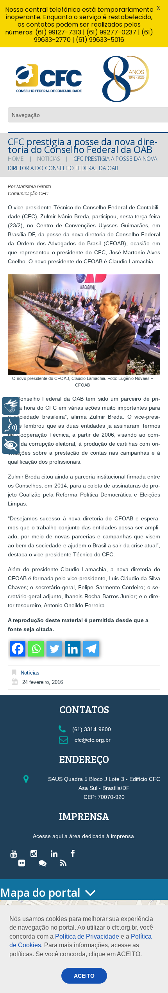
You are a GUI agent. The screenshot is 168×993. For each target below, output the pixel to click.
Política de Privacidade (87, 936)
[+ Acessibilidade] (11, 445)
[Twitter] (53, 649)
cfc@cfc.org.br (92, 740)
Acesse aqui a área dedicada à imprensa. (84, 836)
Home (16, 158)
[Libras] (11, 406)
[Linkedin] (72, 649)
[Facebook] (17, 649)
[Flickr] (23, 862)
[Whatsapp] (35, 649)
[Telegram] (90, 649)
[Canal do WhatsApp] (45, 862)
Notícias (48, 158)
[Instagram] (35, 853)
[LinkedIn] (56, 853)
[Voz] (11, 425)
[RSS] (65, 862)
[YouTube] (15, 853)
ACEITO (84, 976)
